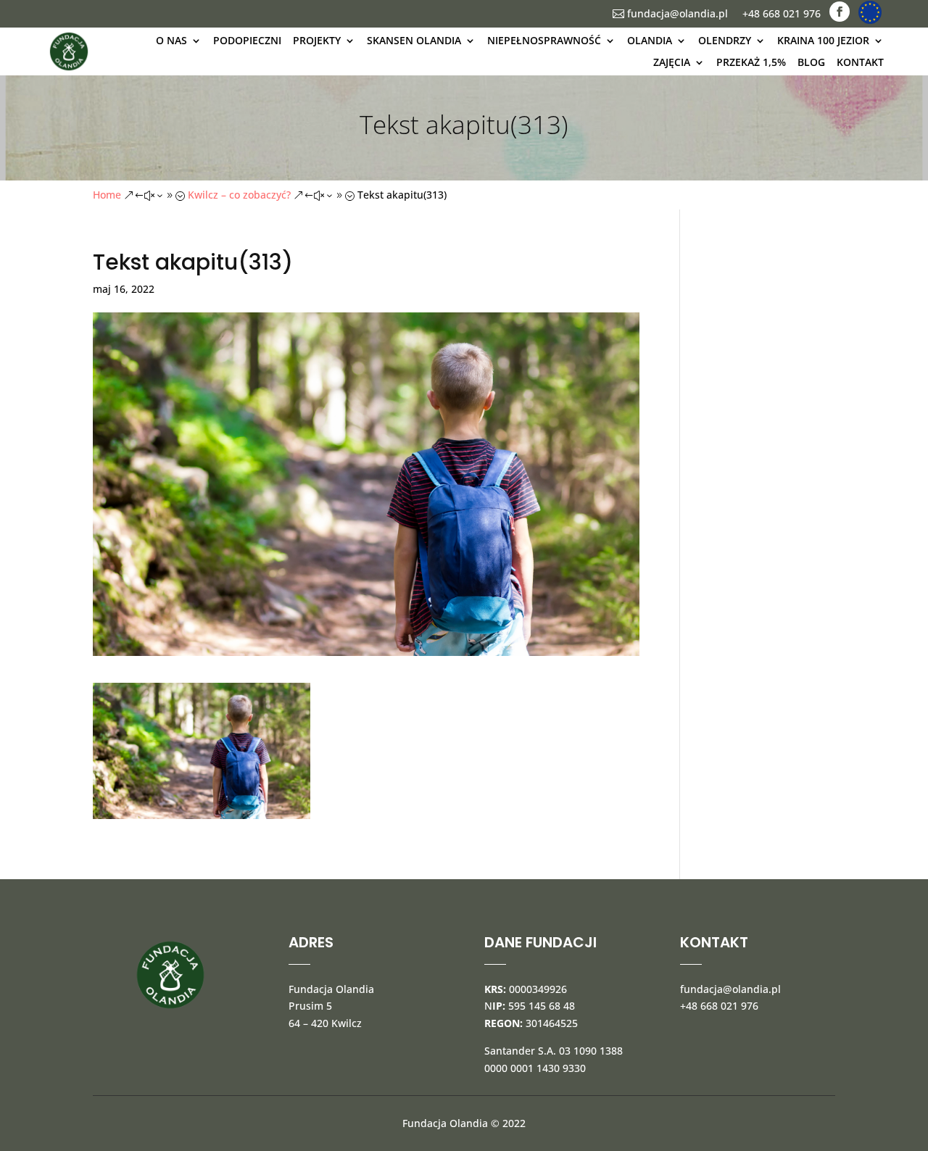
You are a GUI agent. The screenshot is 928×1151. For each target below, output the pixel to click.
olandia (649, 40)
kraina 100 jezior (823, 40)
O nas (171, 40)
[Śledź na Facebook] (839, 11)
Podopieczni (247, 40)
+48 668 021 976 (781, 13)
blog (811, 62)
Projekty (317, 40)
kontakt (860, 62)
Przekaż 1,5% (751, 62)
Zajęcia (671, 62)
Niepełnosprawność (544, 40)
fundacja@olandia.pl (670, 13)
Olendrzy (724, 40)
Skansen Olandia (414, 40)
